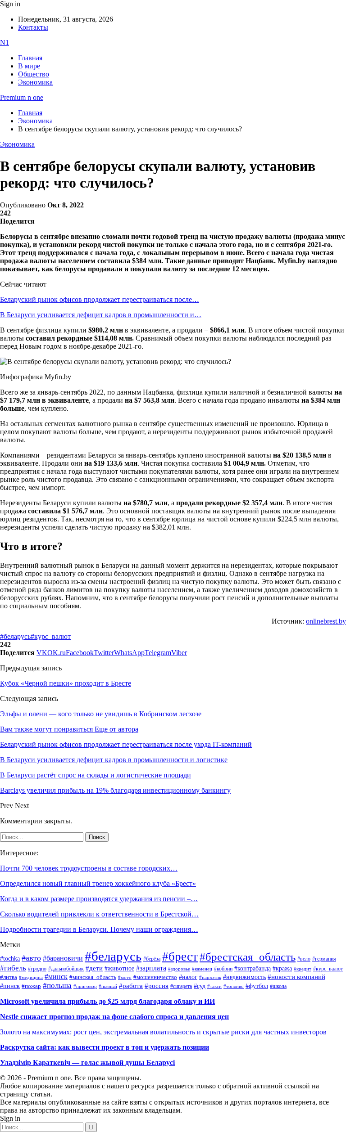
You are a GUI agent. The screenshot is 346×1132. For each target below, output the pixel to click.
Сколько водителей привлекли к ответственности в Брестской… (99, 914)
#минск (56, 976)
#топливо (233, 986)
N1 (4, 42)
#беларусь (15, 636)
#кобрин (223, 969)
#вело (303, 959)
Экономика (35, 82)
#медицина (31, 977)
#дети (94, 968)
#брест (180, 956)
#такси (214, 986)
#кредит (302, 968)
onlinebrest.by (326, 621)
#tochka (10, 958)
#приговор (85, 986)
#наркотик (210, 977)
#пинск (10, 986)
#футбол (257, 985)
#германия (324, 959)
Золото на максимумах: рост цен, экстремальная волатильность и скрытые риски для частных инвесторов (163, 1032)
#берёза (151, 959)
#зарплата (151, 968)
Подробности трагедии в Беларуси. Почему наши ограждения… (99, 929)
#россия (156, 985)
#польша (57, 985)
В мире (29, 66)
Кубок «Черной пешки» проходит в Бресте (65, 683)
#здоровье (179, 968)
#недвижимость (244, 977)
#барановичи (63, 958)
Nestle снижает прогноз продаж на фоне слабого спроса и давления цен (114, 1016)
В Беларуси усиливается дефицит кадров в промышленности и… (100, 315)
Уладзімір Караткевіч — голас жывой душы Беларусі (87, 1062)
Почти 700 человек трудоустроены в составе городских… (89, 868)
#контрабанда (252, 968)
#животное (119, 968)
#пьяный (108, 986)
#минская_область (92, 977)
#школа (278, 986)
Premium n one (21, 97)
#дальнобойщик (66, 969)
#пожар (31, 986)
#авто (31, 957)
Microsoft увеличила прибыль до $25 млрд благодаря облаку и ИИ (107, 1001)
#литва (8, 977)
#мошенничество (155, 977)
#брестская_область (248, 957)
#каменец (202, 968)
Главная (30, 58)
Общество (33, 74)
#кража (282, 968)
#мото (125, 977)
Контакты (33, 27)
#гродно (37, 969)
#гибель (13, 968)
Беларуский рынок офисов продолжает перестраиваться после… (99, 299)
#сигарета (181, 986)
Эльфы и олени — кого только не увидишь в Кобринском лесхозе (100, 714)
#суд (199, 986)
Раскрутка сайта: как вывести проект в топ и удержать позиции (104, 1047)
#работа (131, 985)
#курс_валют (51, 636)
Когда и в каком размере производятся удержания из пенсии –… (99, 899)
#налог (188, 976)
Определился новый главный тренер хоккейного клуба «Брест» (98, 883)
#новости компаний (296, 976)
